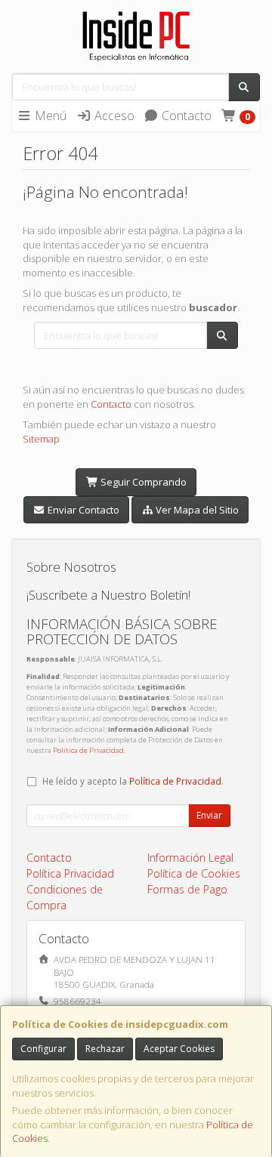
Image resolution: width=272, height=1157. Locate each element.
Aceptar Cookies (179, 1048)
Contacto (185, 115)
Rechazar (105, 1048)
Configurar (43, 1048)
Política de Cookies (193, 873)
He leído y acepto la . (133, 781)
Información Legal (190, 857)
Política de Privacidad (88, 750)
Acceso (112, 115)
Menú (49, 115)
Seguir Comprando (142, 482)
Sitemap (41, 439)
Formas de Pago (187, 889)
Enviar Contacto (82, 510)
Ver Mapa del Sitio (196, 510)
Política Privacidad (70, 873)
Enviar (209, 815)
